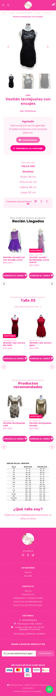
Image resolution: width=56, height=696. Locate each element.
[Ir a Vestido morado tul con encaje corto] (15, 241)
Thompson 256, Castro (29, 624)
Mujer (12, 13)
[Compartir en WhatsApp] (47, 201)
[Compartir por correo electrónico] (28, 203)
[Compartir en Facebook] (36, 201)
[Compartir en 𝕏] (42, 201)
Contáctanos (29, 140)
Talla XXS (47, 13)
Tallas (37, 13)
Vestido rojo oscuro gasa (14, 344)
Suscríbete (45, 653)
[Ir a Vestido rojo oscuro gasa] (15, 326)
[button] (15, 276)
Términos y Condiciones (28, 598)
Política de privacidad (28, 605)
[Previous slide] (8, 46)
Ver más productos (26, 307)
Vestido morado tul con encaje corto (14, 258)
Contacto (28, 595)
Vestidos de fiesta (25, 13)
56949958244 (29, 620)
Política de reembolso (28, 602)
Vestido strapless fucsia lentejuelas (39, 424)
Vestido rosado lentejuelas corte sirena (39, 260)
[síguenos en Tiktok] (33, 555)
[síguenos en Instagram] (23, 555)
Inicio (4, 13)
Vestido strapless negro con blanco (39, 344)
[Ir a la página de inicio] (28, 5)
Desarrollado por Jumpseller (28, 691)
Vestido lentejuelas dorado (14, 424)
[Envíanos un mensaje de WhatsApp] (49, 689)
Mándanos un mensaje (29, 148)
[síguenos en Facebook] (28, 555)
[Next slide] (48, 46)
